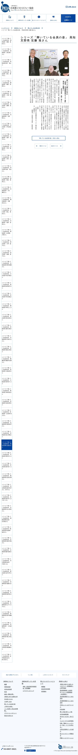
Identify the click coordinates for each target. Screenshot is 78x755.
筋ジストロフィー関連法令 (67, 734)
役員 (5, 691)
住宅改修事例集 (64, 714)
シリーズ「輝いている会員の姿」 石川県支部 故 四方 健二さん (6, 561)
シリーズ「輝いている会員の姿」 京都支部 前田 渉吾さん (6, 221)
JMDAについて (10, 20)
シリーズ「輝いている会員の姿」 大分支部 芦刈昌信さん (6, 126)
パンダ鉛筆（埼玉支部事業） (11, 709)
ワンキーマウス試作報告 (67, 721)
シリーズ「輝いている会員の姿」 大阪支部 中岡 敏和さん (6, 147)
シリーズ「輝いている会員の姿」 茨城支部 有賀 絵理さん (7, 402)
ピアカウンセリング (28, 691)
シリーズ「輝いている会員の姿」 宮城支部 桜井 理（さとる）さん (7, 498)
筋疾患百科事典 (45, 689)
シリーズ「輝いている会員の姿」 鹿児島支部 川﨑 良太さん (6, 200)
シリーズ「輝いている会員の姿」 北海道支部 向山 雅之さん (7, 508)
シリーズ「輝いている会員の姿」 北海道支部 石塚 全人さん (7, 338)
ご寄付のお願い (8, 706)
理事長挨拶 (7, 687)
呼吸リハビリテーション (67, 738)
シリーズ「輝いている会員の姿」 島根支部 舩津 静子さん (7, 285)
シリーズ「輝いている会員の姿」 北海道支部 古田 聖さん (6, 115)
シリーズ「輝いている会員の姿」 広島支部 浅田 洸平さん (6, 136)
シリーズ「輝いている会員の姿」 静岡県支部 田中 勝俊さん (7, 614)
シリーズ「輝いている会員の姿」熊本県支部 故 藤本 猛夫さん (6, 529)
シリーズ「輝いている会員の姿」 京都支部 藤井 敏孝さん (7, 551)
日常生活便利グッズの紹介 (67, 730)
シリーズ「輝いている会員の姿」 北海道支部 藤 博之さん (7, 593)
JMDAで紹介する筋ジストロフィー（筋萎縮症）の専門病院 (67, 686)
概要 (5, 684)
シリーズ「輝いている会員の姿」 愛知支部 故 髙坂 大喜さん (6, 232)
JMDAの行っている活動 (24, 20)
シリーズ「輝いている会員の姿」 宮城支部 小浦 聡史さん (6, 94)
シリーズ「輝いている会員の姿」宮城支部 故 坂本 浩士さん (7, 413)
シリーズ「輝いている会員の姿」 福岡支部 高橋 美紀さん (6, 41)
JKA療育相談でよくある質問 (66, 701)
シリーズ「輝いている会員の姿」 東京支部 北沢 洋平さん (7, 572)
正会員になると (8, 699)
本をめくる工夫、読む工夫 (67, 717)
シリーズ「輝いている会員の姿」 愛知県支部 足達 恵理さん (7, 476)
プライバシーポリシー (10, 713)
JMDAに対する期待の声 (11, 696)
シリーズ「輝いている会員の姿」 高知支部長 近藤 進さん (7, 444)
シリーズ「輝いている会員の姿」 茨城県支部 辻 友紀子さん (7, 625)
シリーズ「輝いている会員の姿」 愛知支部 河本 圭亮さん (6, 158)
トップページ (5, 28)
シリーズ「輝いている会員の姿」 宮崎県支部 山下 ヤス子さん (7, 604)
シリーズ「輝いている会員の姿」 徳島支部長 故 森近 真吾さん (6, 519)
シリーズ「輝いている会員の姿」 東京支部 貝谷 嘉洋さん (7, 317)
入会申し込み (8, 701)
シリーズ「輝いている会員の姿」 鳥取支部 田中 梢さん (6, 62)
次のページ (54, 146)
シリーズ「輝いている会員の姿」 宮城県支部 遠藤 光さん (7, 582)
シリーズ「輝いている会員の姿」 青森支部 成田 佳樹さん (7, 328)
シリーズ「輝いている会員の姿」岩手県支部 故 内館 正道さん (6, 657)
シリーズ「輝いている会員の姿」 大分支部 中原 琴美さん (7, 275)
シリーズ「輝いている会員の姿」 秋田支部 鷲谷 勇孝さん (6, 179)
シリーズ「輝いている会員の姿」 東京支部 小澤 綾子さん (6, 243)
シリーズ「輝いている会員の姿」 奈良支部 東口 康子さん (6, 73)
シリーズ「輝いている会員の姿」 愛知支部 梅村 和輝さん (6, 83)
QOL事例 (62, 709)
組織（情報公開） (9, 694)
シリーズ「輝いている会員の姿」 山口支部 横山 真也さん (6, 211)
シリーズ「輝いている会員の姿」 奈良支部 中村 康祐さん (7, 296)
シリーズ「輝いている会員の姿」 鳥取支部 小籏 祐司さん (7, 370)
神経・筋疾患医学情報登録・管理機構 (29, 687)
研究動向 (43, 691)
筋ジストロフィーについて (39, 20)
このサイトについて (48, 675)
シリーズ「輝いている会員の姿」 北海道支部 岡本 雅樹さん (7, 264)
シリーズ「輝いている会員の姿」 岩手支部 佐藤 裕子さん (6, 253)
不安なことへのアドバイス (67, 706)
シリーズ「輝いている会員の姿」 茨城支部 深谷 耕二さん (6, 51)
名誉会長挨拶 (8, 689)
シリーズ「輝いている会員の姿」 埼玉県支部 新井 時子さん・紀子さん (7, 487)
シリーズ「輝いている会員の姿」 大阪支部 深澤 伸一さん (7, 381)
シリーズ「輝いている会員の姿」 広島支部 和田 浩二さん (7, 455)
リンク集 (30, 675)
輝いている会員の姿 (34, 28)
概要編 (43, 686)
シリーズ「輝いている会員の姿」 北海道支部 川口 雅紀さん (6, 190)
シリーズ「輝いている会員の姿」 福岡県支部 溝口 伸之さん (7, 636)
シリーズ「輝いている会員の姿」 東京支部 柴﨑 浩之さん (6, 105)
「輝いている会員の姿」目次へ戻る (48, 138)
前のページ (43, 146)
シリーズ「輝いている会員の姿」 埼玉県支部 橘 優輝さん (7, 646)
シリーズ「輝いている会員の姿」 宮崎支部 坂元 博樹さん (7, 434)
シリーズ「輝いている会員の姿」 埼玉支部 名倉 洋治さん (6, 168)
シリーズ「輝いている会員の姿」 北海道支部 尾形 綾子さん (7, 423)
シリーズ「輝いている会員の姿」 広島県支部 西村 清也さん (7, 540)
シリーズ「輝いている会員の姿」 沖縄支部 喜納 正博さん (7, 349)
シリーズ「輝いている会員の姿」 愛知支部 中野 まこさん (7, 306)
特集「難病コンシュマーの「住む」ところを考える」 (67, 725)
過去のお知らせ (8, 715)
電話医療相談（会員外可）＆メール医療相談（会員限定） (66, 692)
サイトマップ (65, 675)
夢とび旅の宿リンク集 (66, 712)
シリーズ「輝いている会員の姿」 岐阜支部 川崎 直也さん (7, 391)
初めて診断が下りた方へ (12, 675)
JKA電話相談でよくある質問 (66, 697)
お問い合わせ (72, 7)
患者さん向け (53, 20)
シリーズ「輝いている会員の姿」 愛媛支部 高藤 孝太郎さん (7, 359)
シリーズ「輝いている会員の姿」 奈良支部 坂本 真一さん (7, 466)
